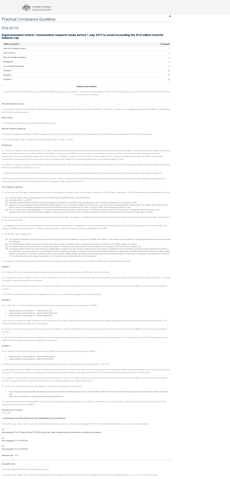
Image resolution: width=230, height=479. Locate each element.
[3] (82, 181)
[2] (160, 172)
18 (169, 75)
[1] (39, 167)
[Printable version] (170, 16)
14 (169, 71)
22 (169, 79)
